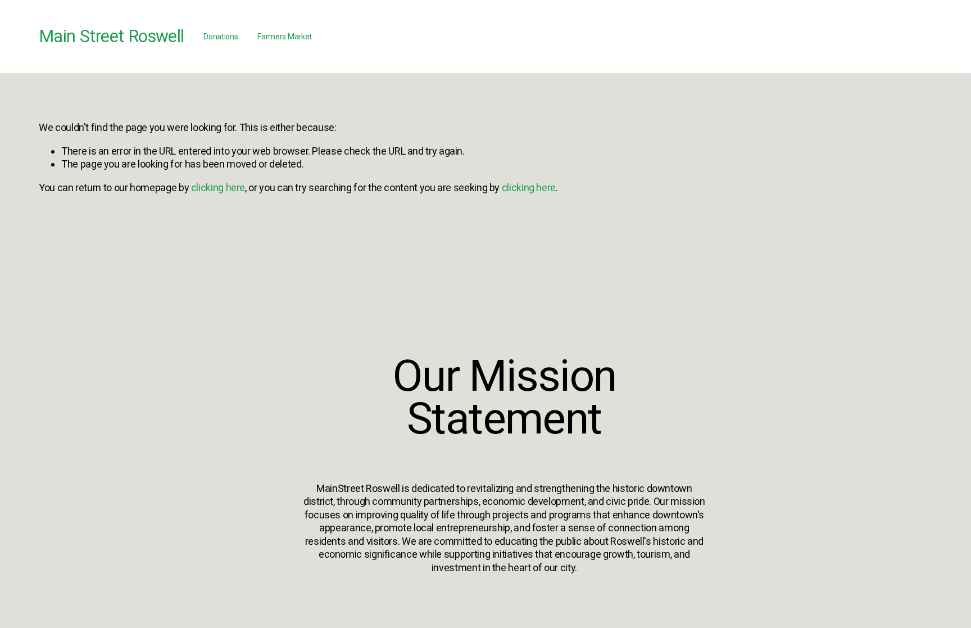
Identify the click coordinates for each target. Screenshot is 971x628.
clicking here (218, 187)
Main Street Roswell (111, 36)
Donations (220, 36)
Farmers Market (284, 36)
